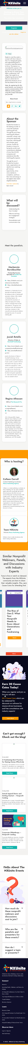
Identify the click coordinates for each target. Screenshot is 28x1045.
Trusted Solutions (6, 999)
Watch (14, 638)
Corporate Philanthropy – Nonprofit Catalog (11, 833)
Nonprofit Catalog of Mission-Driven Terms (12, 1022)
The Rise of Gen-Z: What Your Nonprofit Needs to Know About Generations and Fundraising (13, 621)
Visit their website (12, 184)
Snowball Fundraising (14, 342)
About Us (4, 984)
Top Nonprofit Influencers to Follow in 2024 (12, 997)
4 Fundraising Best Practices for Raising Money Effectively (13, 761)
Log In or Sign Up (6, 1031)
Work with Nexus (6, 1033)
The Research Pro (16, 402)
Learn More (10, 718)
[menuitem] (24, 3)
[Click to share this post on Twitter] (19, 106)
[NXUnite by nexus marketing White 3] (11, 3)
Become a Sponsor (6, 1002)
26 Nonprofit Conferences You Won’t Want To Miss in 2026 (13, 993)
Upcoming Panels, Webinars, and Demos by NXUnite (13, 988)
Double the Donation (16, 275)
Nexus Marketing (20, 1042)
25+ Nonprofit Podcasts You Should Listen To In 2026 (13, 1014)
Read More (9, 773)
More (14, 654)
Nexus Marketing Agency (11, 483)
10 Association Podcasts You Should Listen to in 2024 (13, 1019)
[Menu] (24, 3)
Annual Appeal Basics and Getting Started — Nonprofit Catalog (12, 795)
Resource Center (6, 1010)
